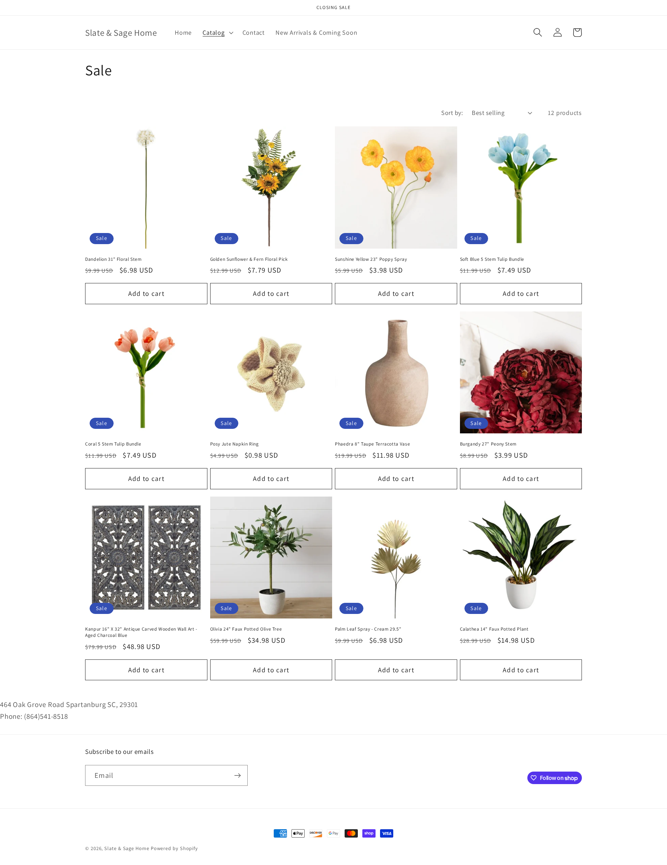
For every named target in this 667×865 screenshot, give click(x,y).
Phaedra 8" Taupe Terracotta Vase (372, 444)
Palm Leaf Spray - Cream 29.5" (368, 629)
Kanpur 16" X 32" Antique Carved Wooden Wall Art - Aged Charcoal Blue (141, 632)
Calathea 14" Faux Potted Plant (494, 629)
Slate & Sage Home (126, 848)
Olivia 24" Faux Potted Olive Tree (246, 629)
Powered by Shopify (174, 848)
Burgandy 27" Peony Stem (488, 444)
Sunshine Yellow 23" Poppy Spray (371, 259)
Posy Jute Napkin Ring (234, 444)
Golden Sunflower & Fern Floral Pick (249, 259)
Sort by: (452, 112)
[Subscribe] (237, 775)
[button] (217, 32)
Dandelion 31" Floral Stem (113, 259)
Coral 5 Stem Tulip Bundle (113, 444)
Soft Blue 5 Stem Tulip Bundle (492, 259)
